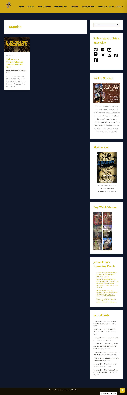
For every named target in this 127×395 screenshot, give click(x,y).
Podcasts (9, 55)
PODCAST (30, 6)
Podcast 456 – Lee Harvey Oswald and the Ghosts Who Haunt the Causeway (105, 346)
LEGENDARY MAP (60, 6)
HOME (21, 6)
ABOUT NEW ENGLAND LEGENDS (109, 6)
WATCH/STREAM (88, 6)
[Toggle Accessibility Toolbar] (122, 390)
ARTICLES (74, 6)
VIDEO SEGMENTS (44, 6)
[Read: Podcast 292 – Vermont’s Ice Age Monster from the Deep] (17, 44)
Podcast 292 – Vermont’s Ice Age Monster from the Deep (14, 63)
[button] (110, 6)
